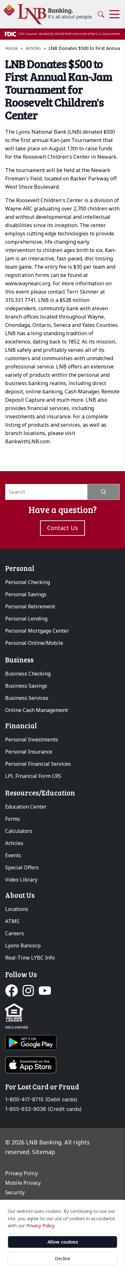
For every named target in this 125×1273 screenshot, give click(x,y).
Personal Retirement (30, 606)
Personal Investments (31, 739)
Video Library (21, 879)
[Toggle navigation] (114, 14)
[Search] (101, 14)
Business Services (26, 697)
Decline (62, 1258)
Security (15, 1192)
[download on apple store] (62, 1064)
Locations (16, 909)
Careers (14, 933)
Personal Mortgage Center (37, 630)
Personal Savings (25, 594)
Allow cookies (62, 1242)
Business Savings (26, 685)
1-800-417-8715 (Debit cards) (41, 1099)
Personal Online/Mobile (34, 642)
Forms (12, 818)
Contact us (62, 528)
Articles (33, 48)
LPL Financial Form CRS (33, 775)
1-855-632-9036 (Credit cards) (43, 1109)
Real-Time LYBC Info (30, 957)
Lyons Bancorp (23, 945)
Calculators (18, 830)
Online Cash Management (36, 710)
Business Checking (28, 673)
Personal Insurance (28, 751)
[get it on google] (62, 1042)
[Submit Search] (104, 492)
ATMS (12, 921)
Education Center (25, 806)
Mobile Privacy (23, 1182)
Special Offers (22, 867)
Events (13, 855)
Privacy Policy (40, 1225)
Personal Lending (26, 618)
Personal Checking (27, 582)
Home (11, 48)
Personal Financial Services (38, 763)
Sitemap (43, 1152)
